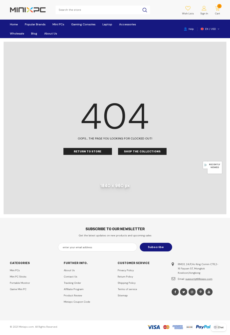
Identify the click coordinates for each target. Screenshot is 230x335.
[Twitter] (183, 291)
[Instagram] (192, 291)
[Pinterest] (200, 291)
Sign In (204, 13)
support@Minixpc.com (198, 279)
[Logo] (30, 9)
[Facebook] (175, 291)
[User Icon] (204, 8)
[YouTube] (209, 291)
